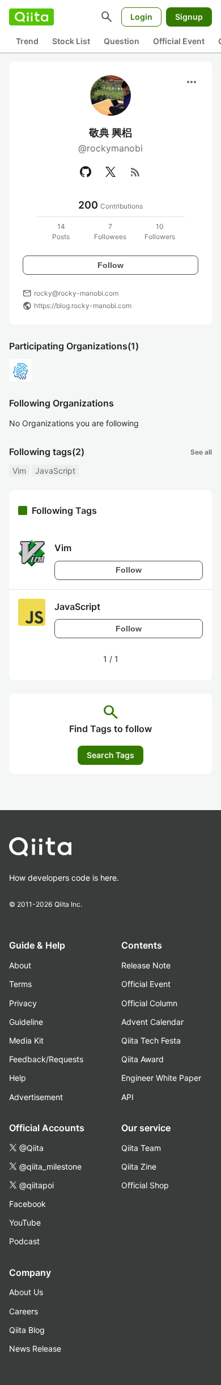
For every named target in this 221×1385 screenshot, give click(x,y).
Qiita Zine (138, 1166)
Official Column (149, 1003)
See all (201, 452)
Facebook (27, 1204)
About (20, 965)
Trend (27, 41)
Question (121, 41)
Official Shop (145, 1185)
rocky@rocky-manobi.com (76, 293)
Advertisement (36, 1097)
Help (17, 1078)
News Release (35, 1348)
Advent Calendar (152, 1022)
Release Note (146, 965)
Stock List (71, 41)
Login (141, 16)
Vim (19, 470)
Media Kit (26, 1040)
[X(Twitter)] (110, 171)
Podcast (24, 1241)
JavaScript (55, 470)
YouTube (25, 1222)
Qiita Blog (27, 1330)
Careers (23, 1311)
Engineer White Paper (161, 1078)
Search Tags (110, 755)
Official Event (179, 41)
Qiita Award (142, 1059)
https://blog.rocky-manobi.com (82, 305)
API (127, 1097)
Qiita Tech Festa (151, 1040)
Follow (110, 265)
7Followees (110, 231)
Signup (189, 16)
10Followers (159, 231)
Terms (20, 984)
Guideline (26, 1022)
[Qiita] (31, 16)
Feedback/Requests (46, 1059)
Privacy (23, 1003)
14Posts (61, 231)
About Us (26, 1292)
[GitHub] (85, 171)
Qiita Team (141, 1148)
